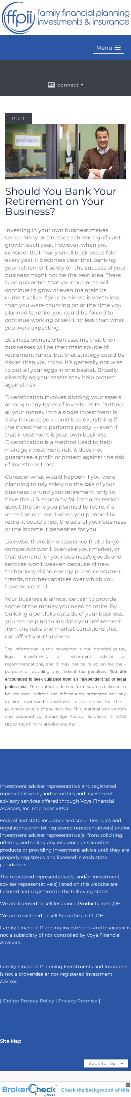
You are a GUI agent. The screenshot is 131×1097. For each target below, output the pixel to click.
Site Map (10, 1041)
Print (18, 118)
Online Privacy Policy (28, 1001)
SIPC (61, 808)
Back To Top (103, 1063)
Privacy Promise (77, 1001)
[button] (108, 48)
